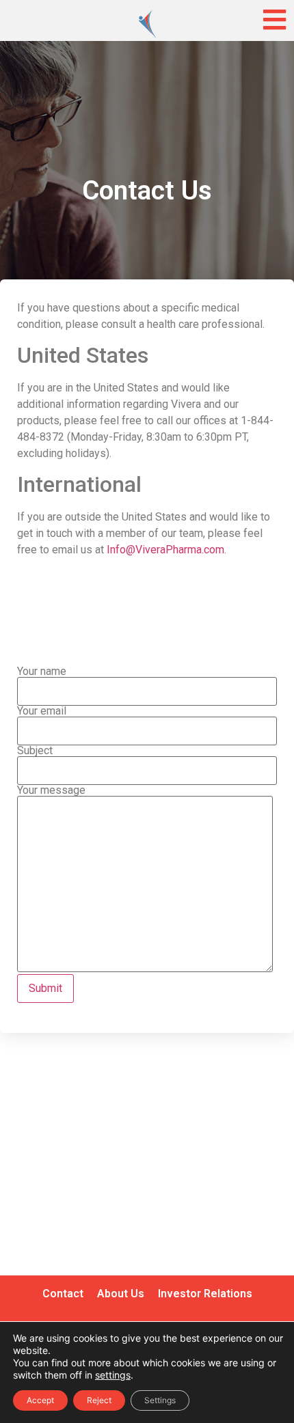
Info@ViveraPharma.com (165, 549)
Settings (160, 1400)
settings (113, 1375)
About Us (120, 1293)
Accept (40, 1400)
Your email (41, 711)
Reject (99, 1400)
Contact (62, 1293)
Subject (35, 751)
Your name (41, 672)
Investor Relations (205, 1293)
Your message (51, 791)
